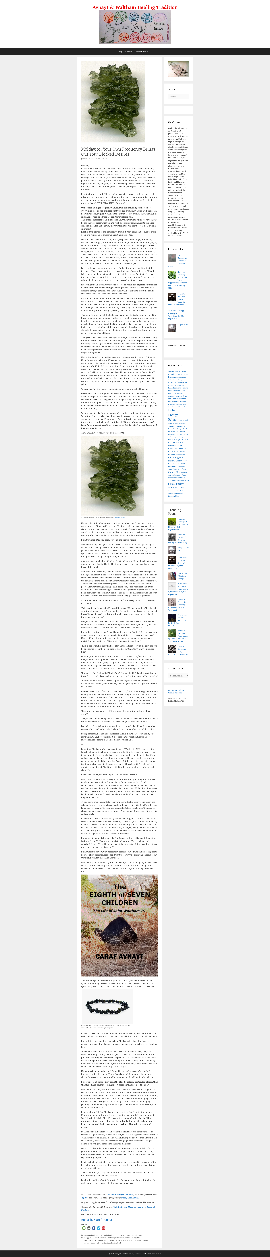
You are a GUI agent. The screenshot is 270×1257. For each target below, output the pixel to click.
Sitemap (178, 693)
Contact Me (173, 690)
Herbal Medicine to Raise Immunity (177, 407)
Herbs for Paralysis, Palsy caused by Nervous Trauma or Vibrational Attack (178, 636)
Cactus (170, 380)
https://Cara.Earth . (130, 1197)
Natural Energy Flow (133, 1238)
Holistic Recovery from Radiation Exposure (178, 431)
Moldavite (120, 1238)
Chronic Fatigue (178, 380)
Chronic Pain (172, 385)
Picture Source (120, 518)
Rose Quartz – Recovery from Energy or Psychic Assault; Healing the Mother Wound (116, 1240)
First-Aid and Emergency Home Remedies (177, 399)
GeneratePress (155, 1254)
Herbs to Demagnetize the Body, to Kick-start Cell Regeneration (178, 524)
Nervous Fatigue (173, 464)
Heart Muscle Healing (181, 404)
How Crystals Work (134, 1235)
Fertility (177, 396)
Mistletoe (182, 458)
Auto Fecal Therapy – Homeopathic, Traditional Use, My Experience (178, 589)
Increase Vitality (180, 454)
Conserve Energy (181, 385)
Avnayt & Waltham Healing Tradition (135, 7)
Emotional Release (91, 1235)
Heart (177, 401)
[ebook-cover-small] (119, 975)
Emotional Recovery (176, 390)
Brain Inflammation (181, 377)
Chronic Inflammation (177, 382)
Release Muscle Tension (182, 480)
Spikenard (171, 491)
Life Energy (111, 1238)
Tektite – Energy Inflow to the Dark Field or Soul (102, 1243)
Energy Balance (173, 393)
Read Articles (141, 52)
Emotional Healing (180, 388)
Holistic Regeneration (182, 437)
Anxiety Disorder (174, 372)
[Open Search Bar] (153, 51)
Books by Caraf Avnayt (124, 52)
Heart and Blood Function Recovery (112, 1235)
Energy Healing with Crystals (95, 1238)
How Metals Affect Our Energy (182, 576)
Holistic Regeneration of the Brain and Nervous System (178, 442)
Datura (170, 388)
